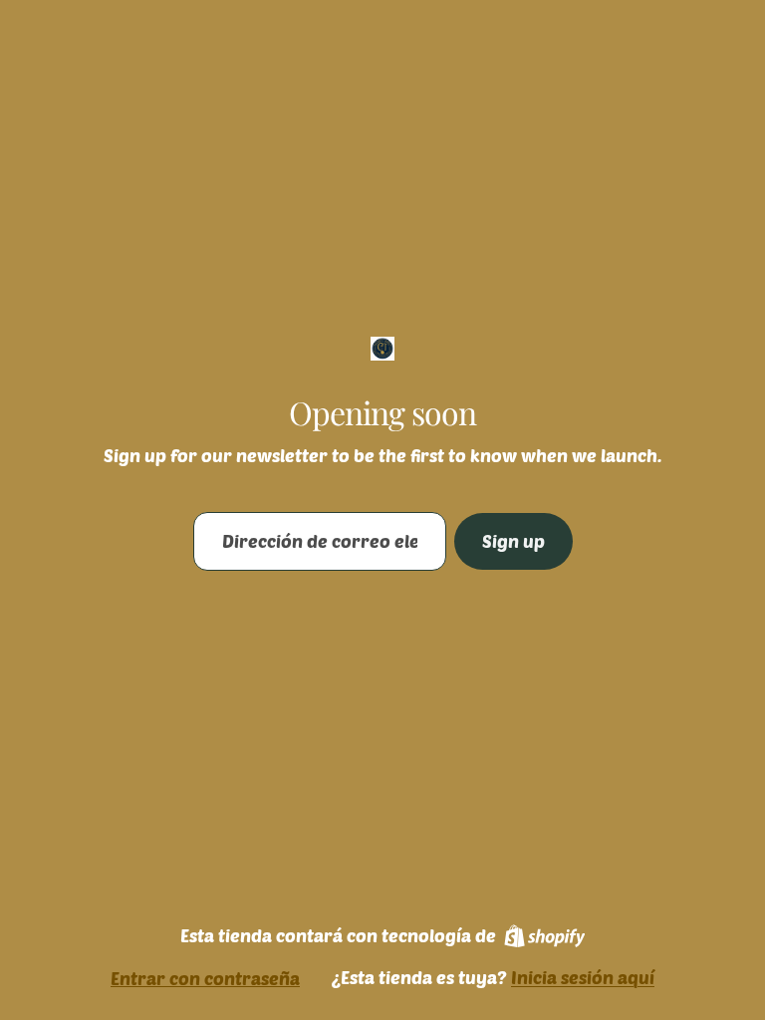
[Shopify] (545, 935)
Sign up (513, 541)
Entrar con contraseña (205, 978)
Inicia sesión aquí (582, 977)
